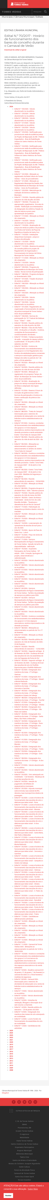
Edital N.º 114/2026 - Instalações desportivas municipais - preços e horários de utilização (26, 237)
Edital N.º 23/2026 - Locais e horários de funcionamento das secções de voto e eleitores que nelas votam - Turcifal (28, 874)
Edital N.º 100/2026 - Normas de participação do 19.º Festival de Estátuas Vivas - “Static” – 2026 (29, 318)
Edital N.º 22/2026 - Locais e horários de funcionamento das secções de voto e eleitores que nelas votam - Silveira (28, 881)
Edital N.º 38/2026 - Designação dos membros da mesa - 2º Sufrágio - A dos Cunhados (28, 760)
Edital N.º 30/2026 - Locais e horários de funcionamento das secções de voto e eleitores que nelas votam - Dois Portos (28, 814)
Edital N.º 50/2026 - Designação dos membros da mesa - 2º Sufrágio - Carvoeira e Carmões (27, 686)
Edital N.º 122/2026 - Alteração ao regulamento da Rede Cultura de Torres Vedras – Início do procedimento (28, 176)
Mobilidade (24, 1137)
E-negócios (24, 1134)
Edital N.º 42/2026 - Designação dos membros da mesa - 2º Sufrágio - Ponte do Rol (28, 735)
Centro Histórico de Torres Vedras (24, 1144)
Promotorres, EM (24, 1128)
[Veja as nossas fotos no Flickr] (35, 1102)
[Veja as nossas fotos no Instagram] (19, 1102)
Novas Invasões (24, 1180)
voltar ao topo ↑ (37, 1192)
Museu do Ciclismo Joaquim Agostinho (24, 1164)
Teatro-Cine (24, 1157)
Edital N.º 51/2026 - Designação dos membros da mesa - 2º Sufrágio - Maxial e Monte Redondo (29, 679)
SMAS (24, 1124)
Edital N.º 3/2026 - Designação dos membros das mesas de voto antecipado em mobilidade (29, 1014)
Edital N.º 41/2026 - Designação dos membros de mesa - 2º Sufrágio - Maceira (27, 742)
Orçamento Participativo (24, 1147)
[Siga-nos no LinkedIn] (29, 1102)
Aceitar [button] (8, 1195)
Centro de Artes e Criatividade (25, 1160)
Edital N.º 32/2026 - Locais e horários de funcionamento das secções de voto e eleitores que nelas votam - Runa (28, 800)
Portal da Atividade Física (24, 1170)
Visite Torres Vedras (24, 1141)
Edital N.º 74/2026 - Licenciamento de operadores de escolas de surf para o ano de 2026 (28, 525)
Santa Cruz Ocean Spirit (24, 1177)
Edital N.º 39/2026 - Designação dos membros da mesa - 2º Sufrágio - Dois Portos (28, 753)
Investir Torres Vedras (24, 1131)
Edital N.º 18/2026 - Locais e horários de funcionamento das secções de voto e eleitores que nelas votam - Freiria (28, 911)
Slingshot (5, 1093)
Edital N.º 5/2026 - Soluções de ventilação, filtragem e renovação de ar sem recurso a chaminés (28, 1002)
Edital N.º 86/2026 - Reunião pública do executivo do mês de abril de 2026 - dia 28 (28, 439)
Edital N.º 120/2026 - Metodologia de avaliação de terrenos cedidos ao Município (27, 192)
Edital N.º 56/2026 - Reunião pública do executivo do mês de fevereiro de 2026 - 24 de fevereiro (28, 642)
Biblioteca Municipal (24, 1154)
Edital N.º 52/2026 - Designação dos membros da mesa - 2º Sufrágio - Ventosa (27, 672)
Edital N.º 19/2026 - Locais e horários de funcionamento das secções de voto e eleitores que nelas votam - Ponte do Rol (29, 905)
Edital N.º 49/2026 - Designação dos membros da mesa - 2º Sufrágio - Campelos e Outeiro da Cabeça (27, 693)
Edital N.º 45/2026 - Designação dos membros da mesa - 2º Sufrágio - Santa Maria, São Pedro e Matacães (28, 716)
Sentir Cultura (24, 1167)
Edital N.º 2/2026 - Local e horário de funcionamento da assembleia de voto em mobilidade (28, 1021)
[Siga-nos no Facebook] (13, 1102)
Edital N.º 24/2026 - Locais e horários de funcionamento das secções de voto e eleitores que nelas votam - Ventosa (28, 867)
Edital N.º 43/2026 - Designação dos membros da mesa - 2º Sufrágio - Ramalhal (27, 728)
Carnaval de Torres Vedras (24, 1173)
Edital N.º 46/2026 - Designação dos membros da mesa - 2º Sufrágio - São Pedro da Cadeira (28, 709)
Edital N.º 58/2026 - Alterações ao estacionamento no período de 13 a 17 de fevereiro (28, 630)
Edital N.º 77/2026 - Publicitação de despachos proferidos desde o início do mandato (29, 509)
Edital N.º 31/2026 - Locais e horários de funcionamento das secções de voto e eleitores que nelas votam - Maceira (28, 807)
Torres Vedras (11, 12)
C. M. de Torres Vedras (24, 1121)
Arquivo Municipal (24, 1150)
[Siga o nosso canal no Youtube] (24, 1102)
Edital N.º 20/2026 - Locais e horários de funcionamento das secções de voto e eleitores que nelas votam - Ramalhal (28, 898)
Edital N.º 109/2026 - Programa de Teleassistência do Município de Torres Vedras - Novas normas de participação (28, 269)
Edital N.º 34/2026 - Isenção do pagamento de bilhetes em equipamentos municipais (25, 783)
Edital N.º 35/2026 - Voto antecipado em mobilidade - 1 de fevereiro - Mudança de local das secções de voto (29, 777)
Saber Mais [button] (33, 1189)
